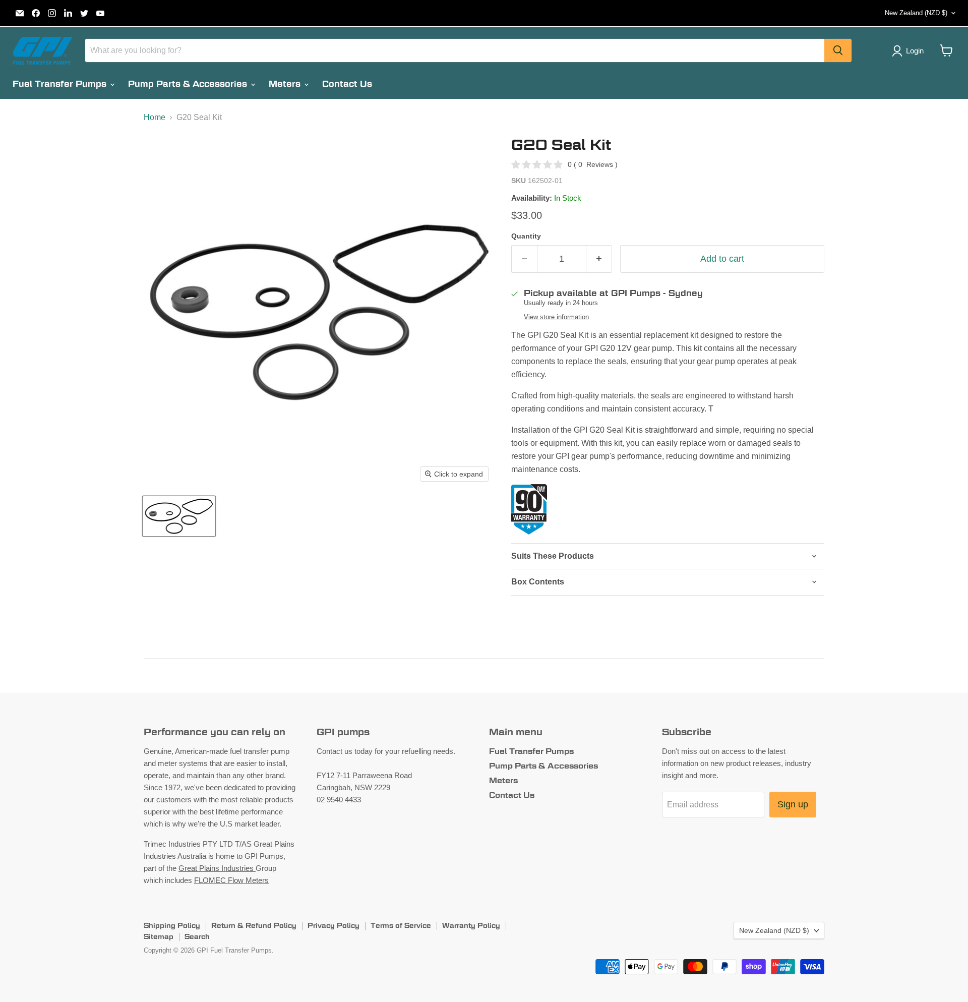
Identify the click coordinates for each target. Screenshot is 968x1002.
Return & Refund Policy (253, 925)
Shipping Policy (172, 925)
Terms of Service (401, 925)
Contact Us (347, 84)
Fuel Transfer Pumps (61, 84)
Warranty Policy (471, 925)
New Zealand (916, 13)
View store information (556, 317)
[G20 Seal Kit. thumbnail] (179, 516)
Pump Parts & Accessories (189, 84)
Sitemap (158, 936)
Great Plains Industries (217, 868)
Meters (286, 84)
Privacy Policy (333, 925)
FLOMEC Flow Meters (231, 880)
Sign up (792, 804)
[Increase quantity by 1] (599, 259)
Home (154, 117)
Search (197, 936)
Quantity (526, 236)
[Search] (838, 50)
